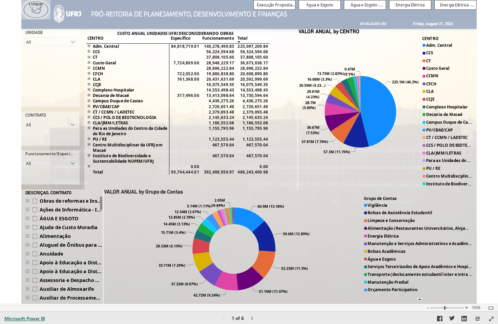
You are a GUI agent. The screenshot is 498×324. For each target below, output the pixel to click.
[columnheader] (185, 39)
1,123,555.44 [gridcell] (221, 139)
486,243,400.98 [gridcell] (252, 172)
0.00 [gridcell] (195, 166)
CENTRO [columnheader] (95, 38)
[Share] (477, 319)
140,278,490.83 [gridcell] (219, 46)
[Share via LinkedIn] (464, 319)
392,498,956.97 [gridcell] (219, 172)
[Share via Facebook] (439, 319)
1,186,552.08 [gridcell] (221, 122)
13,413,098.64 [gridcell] (220, 95)
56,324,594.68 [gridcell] (220, 52)
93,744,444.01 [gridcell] (185, 172)
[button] (35, 9)
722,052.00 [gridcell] (188, 73)
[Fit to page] (489, 308)
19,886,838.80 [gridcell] (220, 73)
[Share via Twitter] (452, 319)
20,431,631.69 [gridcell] (220, 79)
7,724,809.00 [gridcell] (186, 62)
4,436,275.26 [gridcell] (221, 101)
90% (476, 307)
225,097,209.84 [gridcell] (252, 46)
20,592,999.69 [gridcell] (254, 79)
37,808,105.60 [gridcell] (220, 57)
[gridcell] (185, 52)
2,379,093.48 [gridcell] (221, 112)
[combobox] (50, 42)
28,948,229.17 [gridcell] (220, 62)
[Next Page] (252, 319)
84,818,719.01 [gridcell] (185, 46)
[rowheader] (127, 46)
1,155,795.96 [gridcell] (221, 128)
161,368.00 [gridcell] (188, 79)
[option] (378, 111)
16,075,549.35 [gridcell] (220, 84)
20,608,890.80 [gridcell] (254, 73)
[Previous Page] (224, 319)
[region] (249, 152)
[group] (365, 5)
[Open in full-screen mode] (491, 319)
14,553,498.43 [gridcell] (220, 90)
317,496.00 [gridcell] (188, 95)
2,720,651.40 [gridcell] (221, 106)
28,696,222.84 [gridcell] (220, 68)
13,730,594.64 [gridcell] (254, 95)
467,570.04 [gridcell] (223, 144)
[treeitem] (62, 201)
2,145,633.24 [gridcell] (221, 117)
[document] (373, 24)
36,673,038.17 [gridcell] (254, 62)
